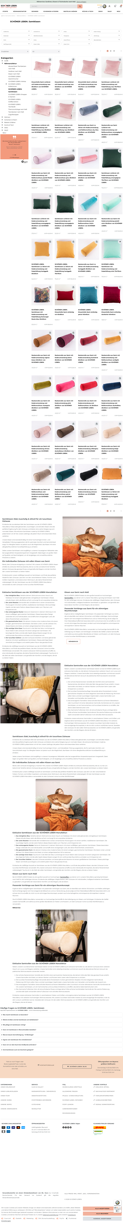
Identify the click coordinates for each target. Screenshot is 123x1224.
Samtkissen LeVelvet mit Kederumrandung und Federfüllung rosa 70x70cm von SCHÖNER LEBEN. (111, 85)
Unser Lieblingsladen (9, 1091)
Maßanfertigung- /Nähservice (44, 1091)
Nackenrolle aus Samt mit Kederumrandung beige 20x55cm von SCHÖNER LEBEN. (110, 450)
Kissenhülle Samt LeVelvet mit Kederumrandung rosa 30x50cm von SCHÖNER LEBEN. (41, 85)
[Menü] (120, 1201)
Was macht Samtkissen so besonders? (15, 1015)
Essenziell (7, 1218)
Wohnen (35, 11)
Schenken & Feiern (50, 11)
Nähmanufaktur (19, 11)
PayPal (61, 1218)
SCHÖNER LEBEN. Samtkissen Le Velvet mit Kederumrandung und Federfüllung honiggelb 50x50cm (41, 268)
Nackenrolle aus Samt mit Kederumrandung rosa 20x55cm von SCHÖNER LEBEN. (87, 176)
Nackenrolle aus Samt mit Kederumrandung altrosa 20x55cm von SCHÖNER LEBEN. (41, 450)
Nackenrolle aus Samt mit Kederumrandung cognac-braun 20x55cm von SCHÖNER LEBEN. (41, 358)
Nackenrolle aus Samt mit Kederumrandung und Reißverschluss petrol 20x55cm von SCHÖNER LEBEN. (64, 494)
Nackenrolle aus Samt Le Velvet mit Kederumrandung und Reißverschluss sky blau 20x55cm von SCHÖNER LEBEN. (88, 129)
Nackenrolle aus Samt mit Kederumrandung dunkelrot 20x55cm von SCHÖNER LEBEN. (88, 358)
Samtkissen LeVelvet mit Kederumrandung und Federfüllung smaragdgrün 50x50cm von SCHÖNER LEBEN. (64, 223)
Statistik (18, 1218)
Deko (100, 11)
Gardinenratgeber (70, 1109)
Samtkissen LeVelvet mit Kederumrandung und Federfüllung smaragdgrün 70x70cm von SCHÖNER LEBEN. (110, 177)
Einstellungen (6, 1221)
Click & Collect (37, 1087)
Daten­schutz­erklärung (50, 1215)
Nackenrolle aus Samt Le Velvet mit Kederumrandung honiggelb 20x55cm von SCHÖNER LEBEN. (88, 267)
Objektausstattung (39, 1095)
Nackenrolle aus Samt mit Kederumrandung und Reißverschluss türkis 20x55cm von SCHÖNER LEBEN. (87, 223)
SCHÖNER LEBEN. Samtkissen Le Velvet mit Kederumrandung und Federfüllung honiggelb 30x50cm (110, 494)
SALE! (110, 11)
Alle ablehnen (102, 1213)
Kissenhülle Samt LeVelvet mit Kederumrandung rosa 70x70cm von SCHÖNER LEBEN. (87, 85)
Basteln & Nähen (70, 11)
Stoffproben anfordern (41, 1100)
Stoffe (5, 11)
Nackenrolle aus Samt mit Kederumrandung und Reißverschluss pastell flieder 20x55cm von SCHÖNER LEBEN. (42, 177)
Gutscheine (36, 1104)
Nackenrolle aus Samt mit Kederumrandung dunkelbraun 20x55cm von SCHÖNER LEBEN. (64, 450)
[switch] (117, 1211)
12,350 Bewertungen (14, 157)
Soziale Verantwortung (105, 1104)
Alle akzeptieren (102, 1208)
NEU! (118, 11)
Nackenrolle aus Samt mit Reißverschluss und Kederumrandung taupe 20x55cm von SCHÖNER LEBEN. (41, 494)
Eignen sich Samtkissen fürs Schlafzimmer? (17, 1040)
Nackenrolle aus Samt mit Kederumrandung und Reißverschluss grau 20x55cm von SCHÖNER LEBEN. (65, 176)
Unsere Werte (6, 1104)
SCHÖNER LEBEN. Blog (78, 1066)
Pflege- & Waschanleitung (73, 1095)
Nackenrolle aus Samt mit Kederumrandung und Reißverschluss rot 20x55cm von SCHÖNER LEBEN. (88, 404)
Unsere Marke (6, 1100)
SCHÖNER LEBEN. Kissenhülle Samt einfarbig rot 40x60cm (64, 312)
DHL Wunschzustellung (46, 1218)
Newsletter (36, 1109)
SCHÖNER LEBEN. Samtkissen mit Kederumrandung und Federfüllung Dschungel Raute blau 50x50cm (40, 314)
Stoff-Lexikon (68, 1104)
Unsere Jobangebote (9, 1109)
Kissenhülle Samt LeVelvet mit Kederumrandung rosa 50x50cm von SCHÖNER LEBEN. (64, 85)
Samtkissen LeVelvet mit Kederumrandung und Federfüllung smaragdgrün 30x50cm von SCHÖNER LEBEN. (41, 223)
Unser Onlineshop (8, 1087)
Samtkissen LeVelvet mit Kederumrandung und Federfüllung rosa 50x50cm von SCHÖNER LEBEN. (64, 128)
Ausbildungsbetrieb (104, 1100)
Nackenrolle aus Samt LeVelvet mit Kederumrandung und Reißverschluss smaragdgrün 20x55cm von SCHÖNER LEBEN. (111, 131)
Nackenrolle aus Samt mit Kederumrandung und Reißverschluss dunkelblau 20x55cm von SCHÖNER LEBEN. (111, 405)
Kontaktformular (47, 1065)
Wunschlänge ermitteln (72, 1087)
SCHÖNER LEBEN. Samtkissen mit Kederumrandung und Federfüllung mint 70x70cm (111, 267)
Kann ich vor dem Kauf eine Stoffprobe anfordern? (19, 1045)
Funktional (72, 1218)
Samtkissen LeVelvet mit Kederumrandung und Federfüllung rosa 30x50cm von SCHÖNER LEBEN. (41, 128)
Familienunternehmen (104, 1095)
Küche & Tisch (87, 11)
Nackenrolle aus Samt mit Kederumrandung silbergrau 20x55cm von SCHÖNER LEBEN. (88, 450)
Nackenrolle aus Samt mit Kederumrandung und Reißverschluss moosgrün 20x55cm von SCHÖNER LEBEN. (41, 405)
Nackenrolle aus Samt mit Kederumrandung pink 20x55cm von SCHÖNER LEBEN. (64, 404)
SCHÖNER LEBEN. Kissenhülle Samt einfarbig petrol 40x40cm (87, 312)
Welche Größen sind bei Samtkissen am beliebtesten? (20, 1020)
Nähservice (73, 641)
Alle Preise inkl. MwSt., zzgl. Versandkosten (82, 1193)
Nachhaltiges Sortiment (105, 1091)
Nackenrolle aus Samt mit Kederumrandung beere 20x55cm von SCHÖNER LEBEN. (64, 358)
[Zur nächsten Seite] (119, 50)
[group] (42, 67)
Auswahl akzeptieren (102, 1218)
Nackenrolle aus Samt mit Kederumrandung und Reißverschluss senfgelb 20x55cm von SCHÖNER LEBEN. (110, 359)
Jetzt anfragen (81, 1)
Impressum (72, 1215)
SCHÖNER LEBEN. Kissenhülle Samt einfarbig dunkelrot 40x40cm (111, 312)
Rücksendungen (69, 1113)
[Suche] (80, 6)
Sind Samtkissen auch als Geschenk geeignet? (18, 1050)
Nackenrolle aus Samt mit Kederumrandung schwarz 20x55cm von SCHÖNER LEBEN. (87, 493)
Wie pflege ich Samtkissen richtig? (14, 1025)
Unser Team (5, 1095)
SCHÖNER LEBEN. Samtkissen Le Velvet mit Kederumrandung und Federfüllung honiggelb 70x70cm (64, 268)
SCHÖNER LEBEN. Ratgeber (73, 1100)
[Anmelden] (109, 6)
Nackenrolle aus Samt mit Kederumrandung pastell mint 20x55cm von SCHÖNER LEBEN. (111, 222)
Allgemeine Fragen (70, 1091)
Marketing (29, 1218)
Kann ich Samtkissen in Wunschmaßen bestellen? (19, 1030)
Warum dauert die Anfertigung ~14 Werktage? (18, 1035)
